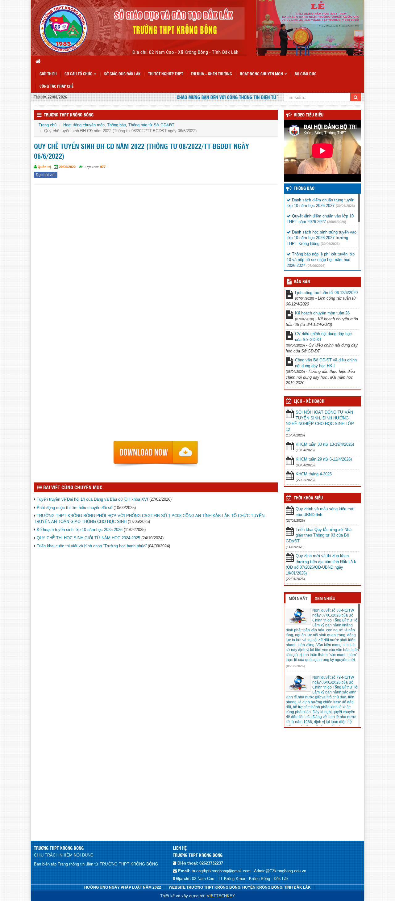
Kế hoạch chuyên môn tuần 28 (322, 313)
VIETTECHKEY (221, 896)
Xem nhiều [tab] (325, 598)
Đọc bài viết (46, 175)
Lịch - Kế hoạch (309, 401)
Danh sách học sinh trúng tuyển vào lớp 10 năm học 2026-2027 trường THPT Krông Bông (321, 238)
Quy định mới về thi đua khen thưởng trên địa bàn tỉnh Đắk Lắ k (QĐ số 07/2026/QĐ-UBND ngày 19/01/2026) (321, 564)
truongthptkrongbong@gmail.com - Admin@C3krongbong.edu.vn (249, 871)
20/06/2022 (67, 167)
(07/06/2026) (316, 265)
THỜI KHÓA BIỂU (308, 498)
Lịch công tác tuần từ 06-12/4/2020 (326, 292)
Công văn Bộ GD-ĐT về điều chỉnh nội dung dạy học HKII (326, 363)
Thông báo (116, 125)
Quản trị (44, 167)
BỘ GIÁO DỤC (305, 74)
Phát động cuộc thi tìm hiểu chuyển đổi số (74, 507)
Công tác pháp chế (56, 87)
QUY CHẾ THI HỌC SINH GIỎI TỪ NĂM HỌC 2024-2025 (88, 538)
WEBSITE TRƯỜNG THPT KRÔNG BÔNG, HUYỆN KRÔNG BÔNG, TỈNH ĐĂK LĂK (240, 887)
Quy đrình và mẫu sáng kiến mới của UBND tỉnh (325, 512)
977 (103, 167)
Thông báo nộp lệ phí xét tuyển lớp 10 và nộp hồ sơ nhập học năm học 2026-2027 (321, 260)
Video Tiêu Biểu (308, 115)
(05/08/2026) (295, 666)
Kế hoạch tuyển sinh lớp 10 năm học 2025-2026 (80, 529)
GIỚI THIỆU (48, 74)
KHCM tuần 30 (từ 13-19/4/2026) (325, 444)
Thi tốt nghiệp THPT (165, 74)
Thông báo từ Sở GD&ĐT (151, 125)
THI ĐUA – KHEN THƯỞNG (211, 74)
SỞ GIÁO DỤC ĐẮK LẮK (122, 74)
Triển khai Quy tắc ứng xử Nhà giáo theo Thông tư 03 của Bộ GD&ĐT (318, 535)
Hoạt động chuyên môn (262, 74)
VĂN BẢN (302, 282)
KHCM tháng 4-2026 (314, 474)
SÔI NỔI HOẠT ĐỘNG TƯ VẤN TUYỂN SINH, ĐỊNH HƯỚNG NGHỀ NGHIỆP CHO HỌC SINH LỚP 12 (320, 421)
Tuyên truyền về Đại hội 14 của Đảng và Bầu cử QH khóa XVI (92, 499)
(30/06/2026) (345, 206)
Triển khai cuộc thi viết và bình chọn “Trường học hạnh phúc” (92, 546)
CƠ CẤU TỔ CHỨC (78, 74)
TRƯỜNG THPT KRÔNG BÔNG (69, 115)
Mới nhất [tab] (298, 598)
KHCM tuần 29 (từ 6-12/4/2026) (324, 459)
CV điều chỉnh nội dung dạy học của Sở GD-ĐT (323, 336)
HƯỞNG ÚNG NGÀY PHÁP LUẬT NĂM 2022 (122, 887)
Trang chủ (47, 125)
